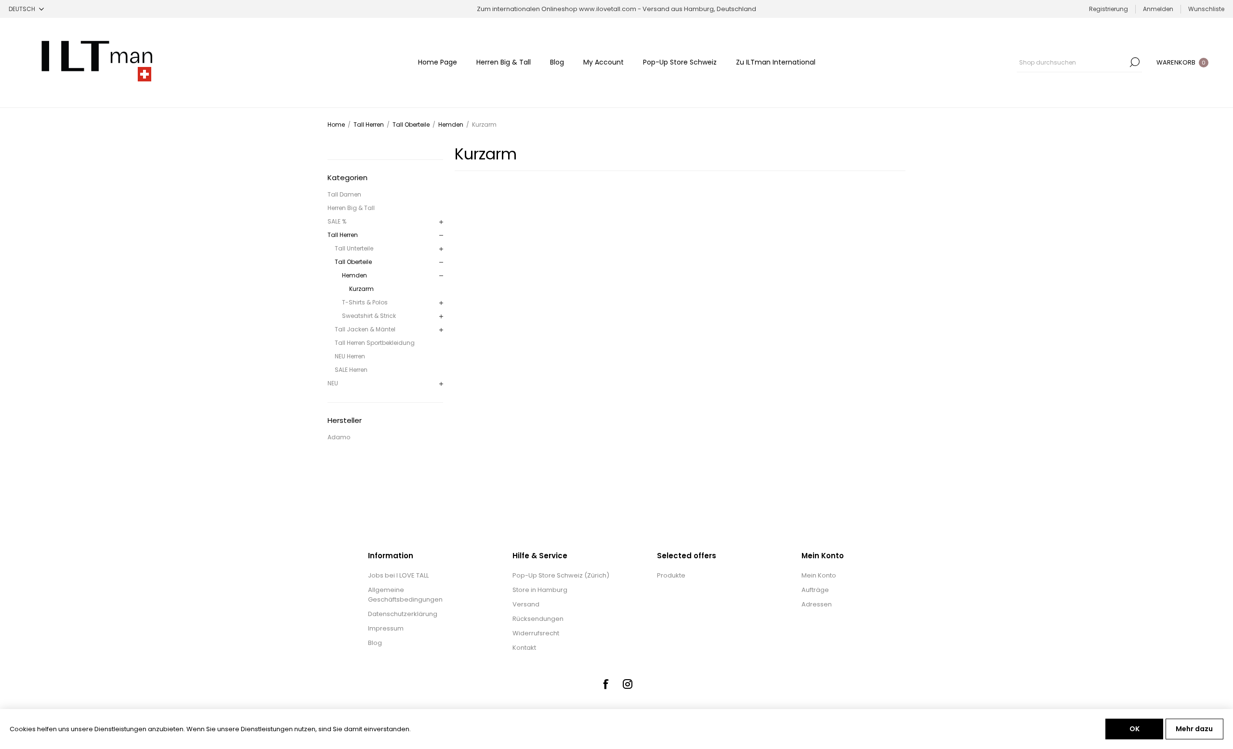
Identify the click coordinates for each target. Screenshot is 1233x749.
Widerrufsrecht (535, 633)
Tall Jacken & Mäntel (365, 329)
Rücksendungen (538, 618)
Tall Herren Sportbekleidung (375, 343)
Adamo (339, 437)
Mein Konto (818, 575)
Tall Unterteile (354, 248)
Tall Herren (343, 235)
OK (1134, 729)
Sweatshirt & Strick (369, 316)
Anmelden (1158, 9)
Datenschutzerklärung (402, 613)
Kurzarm (361, 289)
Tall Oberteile (353, 262)
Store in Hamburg (539, 589)
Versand (525, 604)
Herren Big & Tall (351, 208)
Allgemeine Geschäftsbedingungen (405, 594)
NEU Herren (350, 356)
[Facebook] (605, 684)
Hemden (354, 275)
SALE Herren (351, 370)
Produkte (671, 575)
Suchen (1135, 62)
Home (336, 124)
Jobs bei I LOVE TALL (398, 575)
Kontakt (524, 647)
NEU (333, 383)
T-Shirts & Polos (365, 302)
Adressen (816, 604)
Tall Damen (344, 194)
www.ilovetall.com (607, 8)
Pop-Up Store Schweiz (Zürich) (560, 575)
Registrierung (1108, 9)
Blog (375, 642)
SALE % (337, 221)
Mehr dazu (1194, 729)
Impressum (386, 628)
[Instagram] (627, 684)
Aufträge (815, 589)
